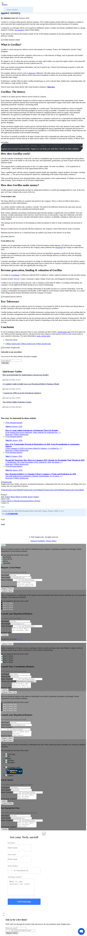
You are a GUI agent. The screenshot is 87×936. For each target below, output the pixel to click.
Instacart (32, 73)
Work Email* (5, 577)
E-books (21, 501)
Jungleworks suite (64, 332)
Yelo (2, 497)
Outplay (36, 497)
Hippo (13, 497)
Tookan (7, 497)
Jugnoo (30, 497)
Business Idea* (6, 633)
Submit (4, 801)
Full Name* (5, 575)
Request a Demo (7, 589)
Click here (51, 87)
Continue (5, 635)
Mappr (18, 497)
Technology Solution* (9, 586)
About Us (10, 501)
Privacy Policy (51, 541)
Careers (3, 501)
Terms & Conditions (37, 541)
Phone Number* (7, 580)
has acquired (19, 30)
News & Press (35, 501)
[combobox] (16, 580)
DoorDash (59, 247)
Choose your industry (8, 681)
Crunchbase (15, 275)
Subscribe (5, 363)
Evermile (24, 497)
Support (27, 501)
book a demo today (43, 336)
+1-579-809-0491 (11, 514)
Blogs (16, 501)
